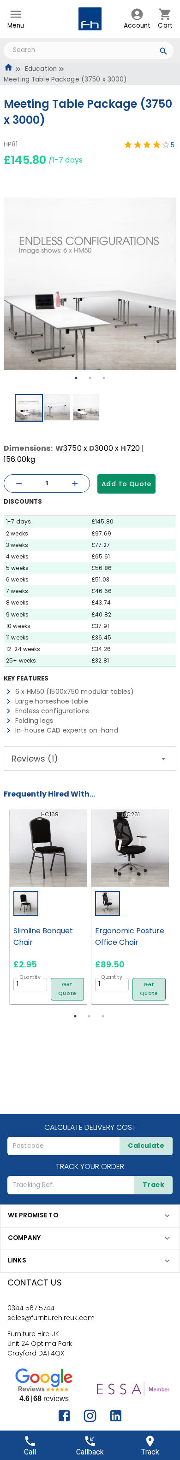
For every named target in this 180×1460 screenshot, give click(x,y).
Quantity (30, 977)
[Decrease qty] (19, 484)
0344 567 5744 (30, 1308)
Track (153, 1184)
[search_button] (163, 52)
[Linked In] (116, 1416)
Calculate (146, 1145)
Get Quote (67, 989)
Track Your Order (90, 1166)
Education (41, 68)
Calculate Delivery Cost (90, 1127)
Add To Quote (126, 484)
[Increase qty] (75, 484)
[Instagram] (90, 1416)
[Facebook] (64, 1416)
